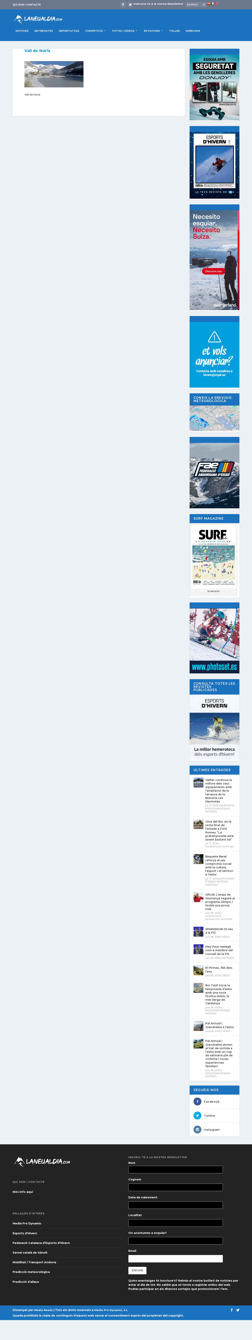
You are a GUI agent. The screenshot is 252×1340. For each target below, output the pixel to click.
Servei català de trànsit (30, 1252)
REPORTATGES (69, 30)
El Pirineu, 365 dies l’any (218, 969)
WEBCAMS (193, 30)
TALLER (174, 30)
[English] (216, 3)
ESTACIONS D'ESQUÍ (217, 808)
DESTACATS (227, 805)
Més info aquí (23, 1192)
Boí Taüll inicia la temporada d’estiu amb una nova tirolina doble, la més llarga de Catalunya (218, 994)
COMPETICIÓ (94, 30)
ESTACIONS (152, 30)
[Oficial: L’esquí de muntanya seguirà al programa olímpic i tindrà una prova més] (198, 897)
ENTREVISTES (43, 30)
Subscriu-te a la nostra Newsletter (158, 3)
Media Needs (43, 1310)
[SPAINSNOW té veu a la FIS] (198, 932)
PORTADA (211, 884)
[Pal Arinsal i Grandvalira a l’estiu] (198, 1026)
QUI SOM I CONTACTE (27, 4)
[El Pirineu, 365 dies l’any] (198, 970)
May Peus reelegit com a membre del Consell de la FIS (219, 950)
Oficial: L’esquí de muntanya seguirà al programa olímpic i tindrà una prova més (220, 902)
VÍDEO (226, 936)
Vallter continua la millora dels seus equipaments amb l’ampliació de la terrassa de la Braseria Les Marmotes (218, 790)
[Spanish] (208, 3)
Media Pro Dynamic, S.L (111, 1310)
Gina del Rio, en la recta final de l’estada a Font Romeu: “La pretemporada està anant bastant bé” (219, 830)
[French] (212, 3)
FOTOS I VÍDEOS (123, 30)
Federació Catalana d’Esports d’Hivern (41, 1243)
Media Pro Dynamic (27, 1223)
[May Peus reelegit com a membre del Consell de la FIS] (198, 949)
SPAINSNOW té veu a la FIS (219, 930)
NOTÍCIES (22, 30)
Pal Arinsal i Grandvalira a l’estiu (219, 1025)
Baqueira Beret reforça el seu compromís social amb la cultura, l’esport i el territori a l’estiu (219, 865)
